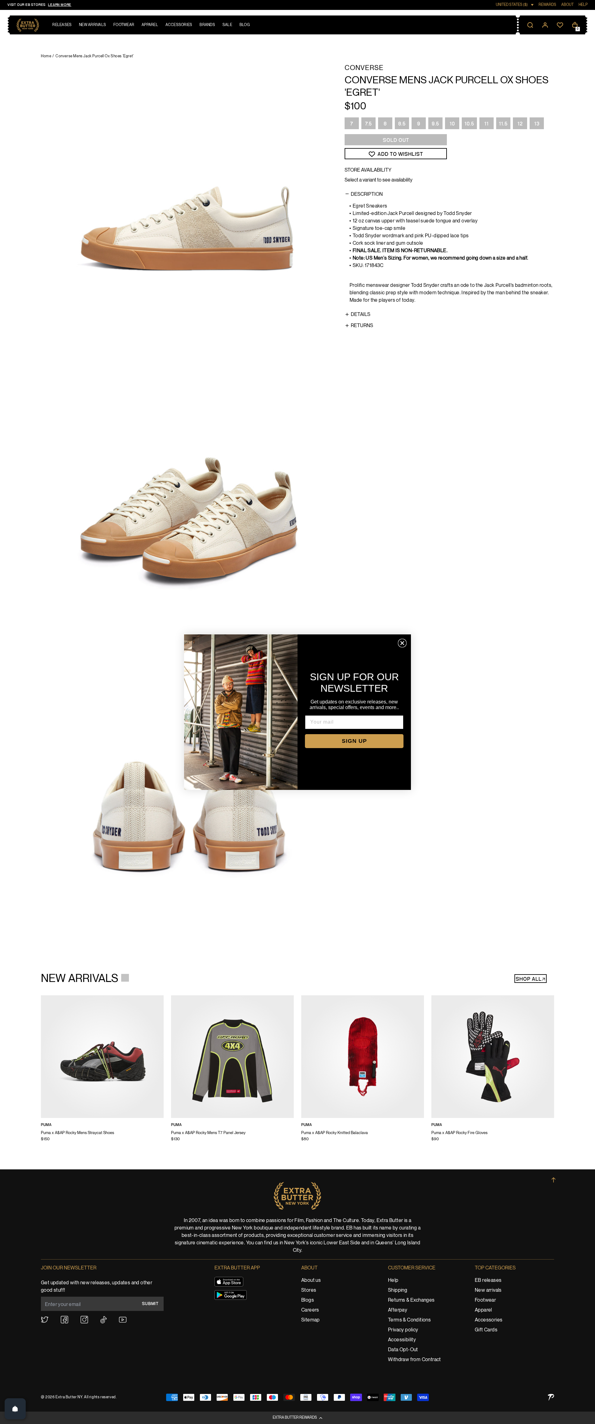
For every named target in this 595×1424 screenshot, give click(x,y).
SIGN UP (354, 741)
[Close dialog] (402, 643)
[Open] (15, 1408)
